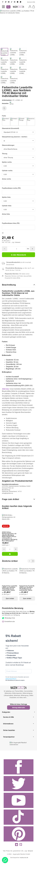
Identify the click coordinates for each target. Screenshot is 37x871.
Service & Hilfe (31, 2)
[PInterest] (14, 2)
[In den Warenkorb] (10, 554)
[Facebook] (3, 2)
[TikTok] (11, 2)
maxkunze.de (24, 857)
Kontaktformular (9, 621)
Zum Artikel (10, 598)
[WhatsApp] (20, 2)
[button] (18, 285)
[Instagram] (17, 2)
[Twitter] (6, 2)
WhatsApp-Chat (9, 618)
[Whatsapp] (5, 860)
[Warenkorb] (33, 6)
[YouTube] (8, 2)
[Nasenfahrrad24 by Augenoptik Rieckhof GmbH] (18, 7)
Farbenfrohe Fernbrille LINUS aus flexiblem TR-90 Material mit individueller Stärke (26, 588)
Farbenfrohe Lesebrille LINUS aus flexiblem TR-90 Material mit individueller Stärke (9, 588)
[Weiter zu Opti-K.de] (18, 743)
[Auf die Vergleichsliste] (4, 108)
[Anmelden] (30, 6)
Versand (17, 242)
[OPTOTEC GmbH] (12, 103)
